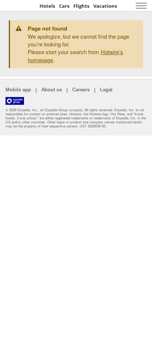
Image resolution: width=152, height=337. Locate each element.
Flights (81, 6)
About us (51, 89)
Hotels (47, 6)
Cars (64, 6)
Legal (106, 89)
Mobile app (18, 89)
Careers (81, 89)
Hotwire (20, 5)
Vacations (105, 6)
